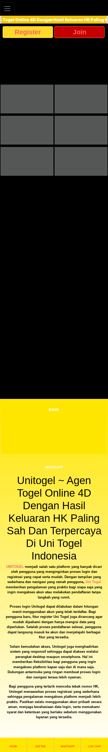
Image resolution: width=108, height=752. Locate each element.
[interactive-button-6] (81, 161)
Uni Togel (93, 582)
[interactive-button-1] (27, 99)
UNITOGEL (15, 567)
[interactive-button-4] (81, 130)
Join (79, 32)
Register (28, 32)
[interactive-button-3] (27, 130)
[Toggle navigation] (7, 8)
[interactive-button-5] (27, 161)
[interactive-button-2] (81, 99)
